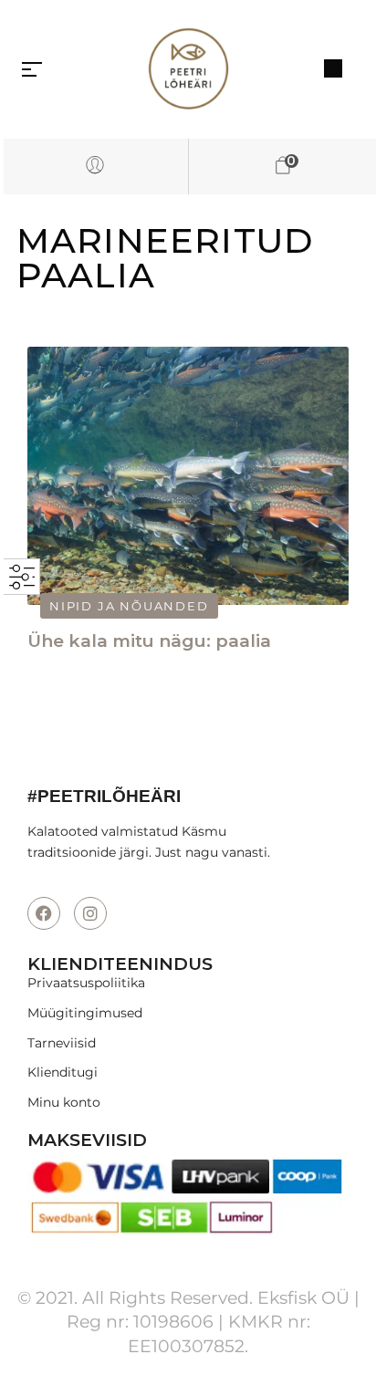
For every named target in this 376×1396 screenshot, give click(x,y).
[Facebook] (43, 913)
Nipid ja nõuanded (129, 606)
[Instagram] (90, 913)
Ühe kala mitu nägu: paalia (149, 640)
